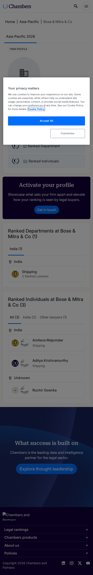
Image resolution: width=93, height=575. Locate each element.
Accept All (46, 120)
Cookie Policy (36, 109)
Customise (67, 133)
